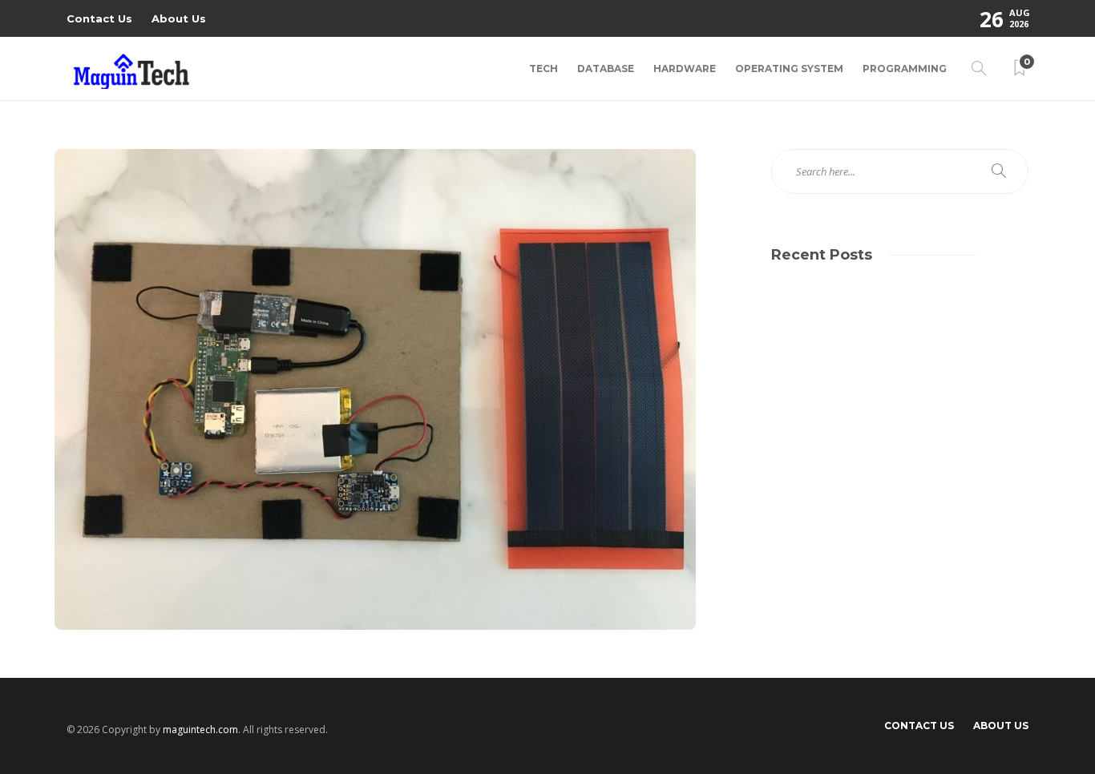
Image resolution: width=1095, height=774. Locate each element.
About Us (179, 18)
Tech (543, 68)
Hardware (684, 68)
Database (605, 68)
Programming (905, 68)
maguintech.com (200, 729)
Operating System (789, 68)
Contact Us (99, 18)
